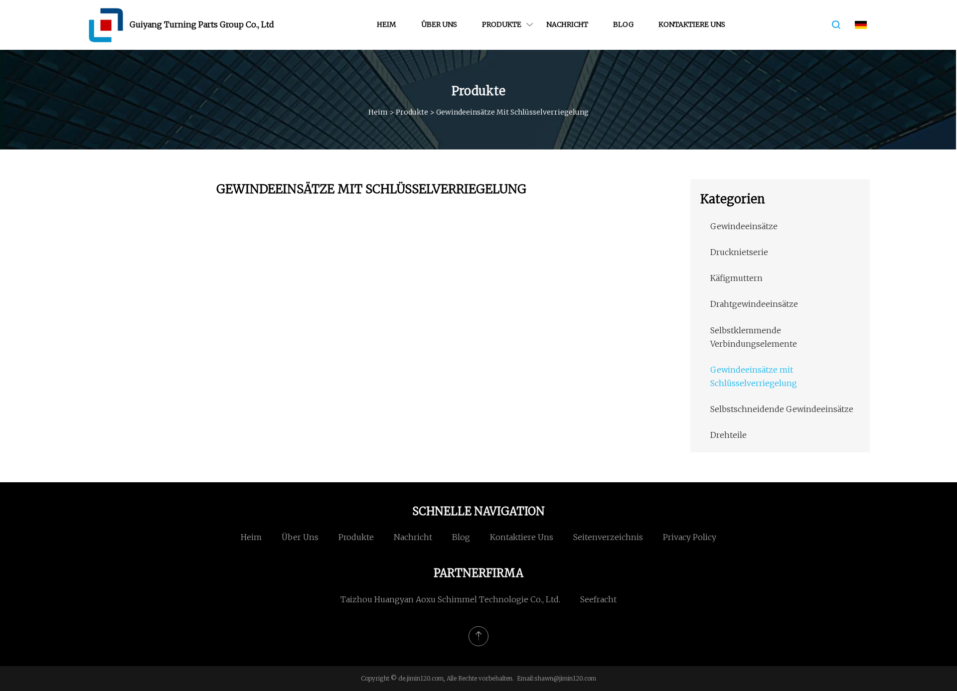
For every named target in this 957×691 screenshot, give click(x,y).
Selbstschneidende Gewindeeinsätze (781, 409)
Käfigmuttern (736, 278)
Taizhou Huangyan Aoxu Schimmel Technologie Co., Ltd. (450, 599)
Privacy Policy (689, 537)
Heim (386, 24)
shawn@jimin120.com (565, 678)
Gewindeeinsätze (744, 226)
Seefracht (598, 599)
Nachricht (567, 24)
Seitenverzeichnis (608, 537)
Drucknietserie (739, 252)
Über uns (439, 24)
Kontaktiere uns (691, 24)
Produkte (501, 24)
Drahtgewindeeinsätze (754, 304)
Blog (623, 24)
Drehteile (728, 435)
